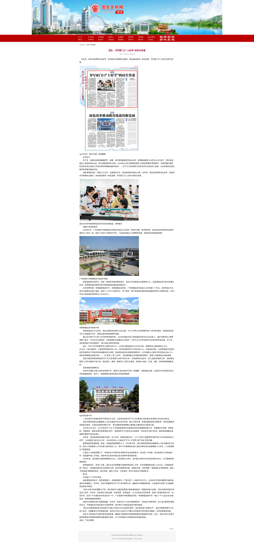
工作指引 (150, 39)
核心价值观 (151, 37)
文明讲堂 (130, 37)
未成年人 (111, 37)
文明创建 (101, 37)
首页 (87, 44)
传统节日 (140, 39)
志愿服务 (121, 37)
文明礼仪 (130, 39)
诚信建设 (121, 39)
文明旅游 (140, 37)
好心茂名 (91, 37)
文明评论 (91, 39)
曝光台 (80, 39)
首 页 (80, 37)
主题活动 (111, 39)
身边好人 (101, 39)
